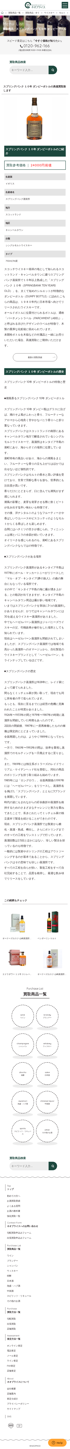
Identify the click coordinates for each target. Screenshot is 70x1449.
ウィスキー (12, 1270)
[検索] (53, 70)
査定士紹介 (12, 1398)
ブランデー (12, 1260)
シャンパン (12, 1265)
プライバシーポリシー (18, 1403)
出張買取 (11, 1323)
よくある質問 (13, 1206)
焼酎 (9, 1275)
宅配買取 (11, 1318)
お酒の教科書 (13, 1210)
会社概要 (11, 1388)
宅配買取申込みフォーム (19, 1232)
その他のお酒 (13, 1301)
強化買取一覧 (13, 1216)
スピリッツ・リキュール (19, 1295)
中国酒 (10, 1290)
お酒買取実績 (13, 1200)
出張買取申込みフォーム (19, 1237)
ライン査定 (12, 1360)
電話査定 (11, 1350)
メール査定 (12, 1355)
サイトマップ (13, 1408)
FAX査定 (11, 1365)
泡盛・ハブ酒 (13, 1285)
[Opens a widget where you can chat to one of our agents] (57, 1443)
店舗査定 (11, 1370)
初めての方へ (13, 1195)
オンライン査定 (14, 1345)
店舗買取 (11, 1328)
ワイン (10, 1255)
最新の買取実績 (35, 357)
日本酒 (10, 1280)
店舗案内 (11, 1393)
